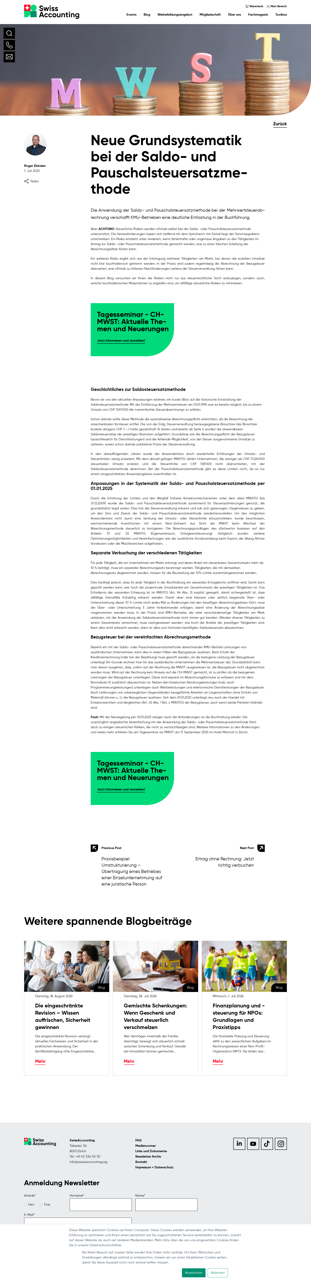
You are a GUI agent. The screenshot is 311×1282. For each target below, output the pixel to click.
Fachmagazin (258, 14)
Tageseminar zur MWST (156, 732)
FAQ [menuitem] (138, 1140)
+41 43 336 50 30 (87, 1156)
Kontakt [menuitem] (141, 1162)
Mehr (40, 1061)
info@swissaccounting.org (88, 1162)
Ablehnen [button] (218, 1272)
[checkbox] (45, 1204)
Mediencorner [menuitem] (145, 1146)
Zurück (280, 124)
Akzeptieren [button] (193, 1272)
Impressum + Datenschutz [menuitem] (154, 1167)
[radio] (29, 1204)
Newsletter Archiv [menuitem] (148, 1156)
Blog (147, 14)
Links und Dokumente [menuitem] (151, 1151)
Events (131, 14)
